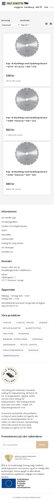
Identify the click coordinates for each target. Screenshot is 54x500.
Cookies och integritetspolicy (14, 226)
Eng (51, 7)
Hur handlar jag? (8, 217)
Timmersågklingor (11, 356)
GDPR (4, 230)
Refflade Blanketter (12, 328)
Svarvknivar (37, 339)
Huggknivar (23, 334)
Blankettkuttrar (33, 328)
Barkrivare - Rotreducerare (15, 339)
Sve (46, 7)
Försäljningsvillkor (9, 222)
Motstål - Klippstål (28, 345)
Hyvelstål (7, 322)
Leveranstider (7, 239)
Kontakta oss (7, 251)
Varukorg (29, 7)
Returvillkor (6, 234)
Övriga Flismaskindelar (13, 350)
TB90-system (8, 334)
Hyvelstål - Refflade (25, 322)
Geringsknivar (9, 345)
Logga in (18, 7)
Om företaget (7, 247)
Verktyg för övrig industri (12, 243)
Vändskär (43, 322)
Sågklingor (33, 350)
